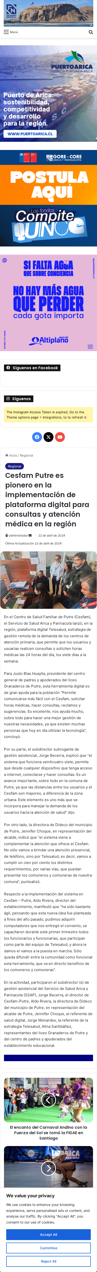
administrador (18, 535)
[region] (48, 1230)
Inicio (12, 455)
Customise (48, 1248)
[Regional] (48, 13)
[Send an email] (30, 535)
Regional (26, 455)
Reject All (48, 1261)
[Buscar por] (90, 31)
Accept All (48, 1234)
